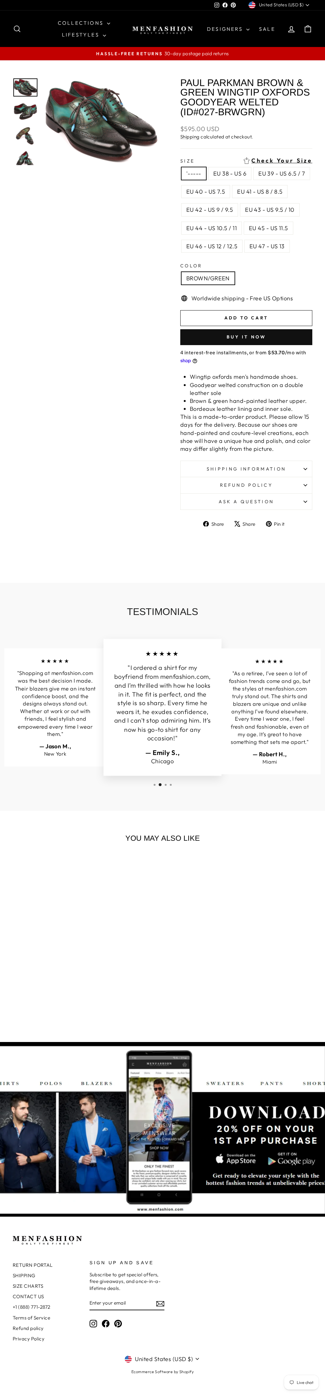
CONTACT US (28, 1296)
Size (246, 160)
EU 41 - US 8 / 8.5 (259, 191)
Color (191, 266)
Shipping (190, 137)
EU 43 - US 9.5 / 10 (270, 209)
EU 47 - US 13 (267, 246)
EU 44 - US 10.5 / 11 (211, 228)
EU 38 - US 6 (229, 173)
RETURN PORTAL (33, 1265)
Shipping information (246, 469)
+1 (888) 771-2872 (31, 1307)
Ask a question (246, 501)
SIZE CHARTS (28, 1286)
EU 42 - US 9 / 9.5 (209, 209)
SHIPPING (24, 1275)
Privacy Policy (28, 1339)
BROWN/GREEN (208, 278)
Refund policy (246, 485)
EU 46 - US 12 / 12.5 (211, 246)
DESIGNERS (226, 29)
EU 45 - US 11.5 (268, 228)
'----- (193, 173)
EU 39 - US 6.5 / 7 (281, 173)
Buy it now (246, 337)
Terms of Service (31, 1318)
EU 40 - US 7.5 (205, 191)
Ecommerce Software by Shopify (162, 1371)
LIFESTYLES (81, 34)
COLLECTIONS (81, 23)
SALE (267, 29)
